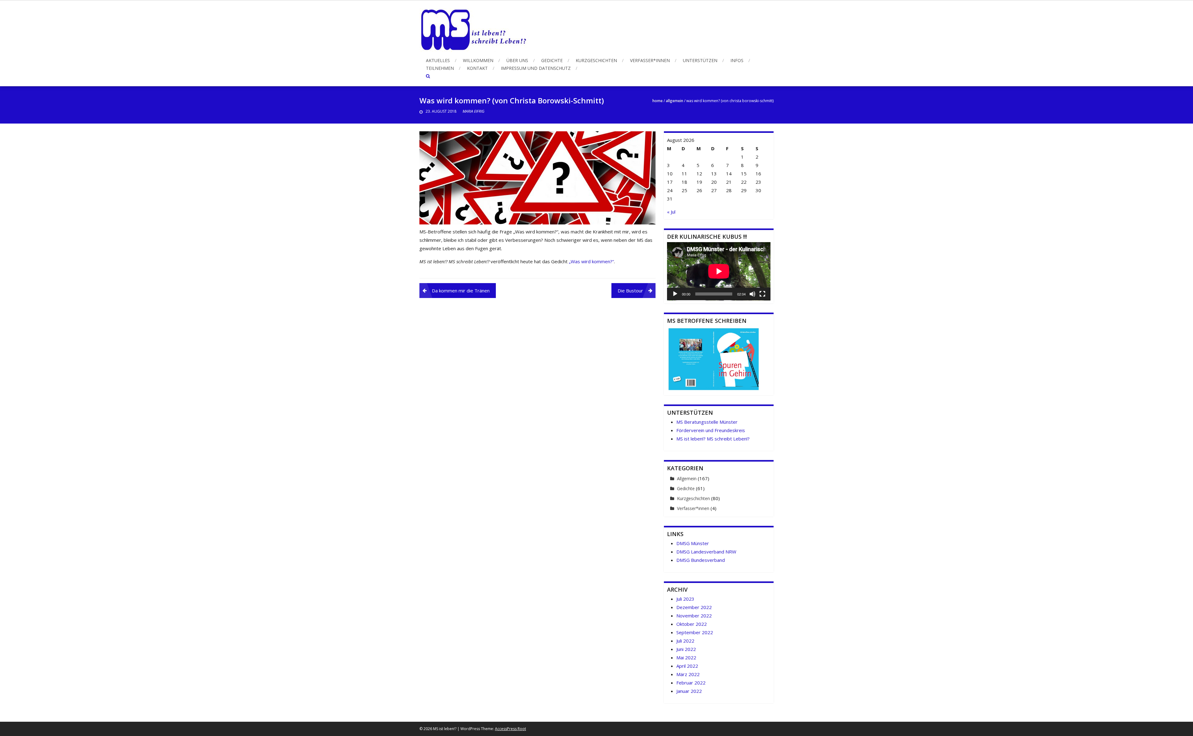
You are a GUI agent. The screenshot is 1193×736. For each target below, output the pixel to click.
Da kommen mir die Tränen (461, 290)
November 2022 (694, 615)
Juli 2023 (685, 599)
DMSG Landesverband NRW (706, 552)
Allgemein (674, 100)
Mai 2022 (686, 657)
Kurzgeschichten (596, 60)
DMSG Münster (692, 543)
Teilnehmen (440, 68)
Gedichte (552, 60)
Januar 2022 (689, 691)
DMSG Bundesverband (700, 560)
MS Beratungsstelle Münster (707, 422)
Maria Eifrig (473, 111)
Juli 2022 (685, 641)
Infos (736, 60)
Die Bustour (630, 290)
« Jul (671, 212)
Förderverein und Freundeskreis (710, 430)
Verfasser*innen (650, 60)
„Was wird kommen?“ (591, 261)
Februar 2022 (691, 683)
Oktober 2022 (691, 624)
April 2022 (687, 666)
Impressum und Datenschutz (536, 68)
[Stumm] (752, 294)
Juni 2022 (686, 649)
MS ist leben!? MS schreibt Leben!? (713, 439)
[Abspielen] (675, 294)
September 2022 (694, 632)
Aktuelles (438, 60)
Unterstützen (700, 60)
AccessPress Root (510, 728)
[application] (718, 271)
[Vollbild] (762, 294)
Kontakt (477, 68)
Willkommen (478, 60)
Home (657, 100)
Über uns (517, 60)
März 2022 (688, 674)
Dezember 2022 (694, 607)
